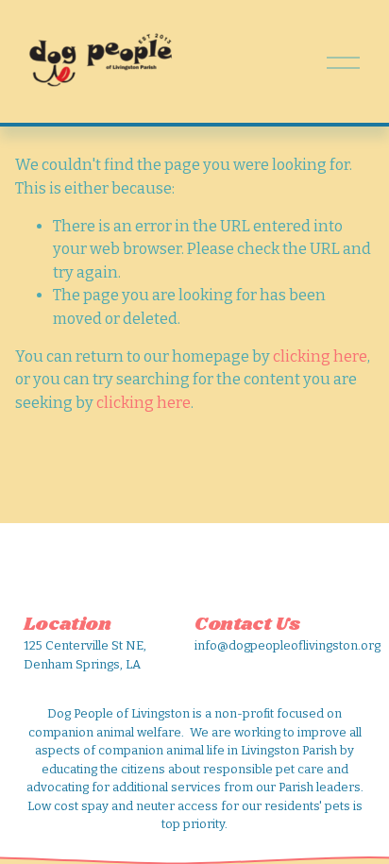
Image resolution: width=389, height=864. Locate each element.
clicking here (320, 356)
